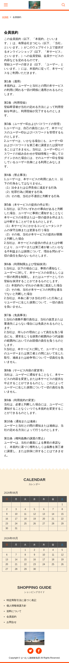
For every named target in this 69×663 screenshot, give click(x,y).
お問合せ (11, 622)
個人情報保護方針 (16, 605)
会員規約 (11, 616)
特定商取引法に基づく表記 (21, 600)
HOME (5, 17)
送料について (14, 611)
